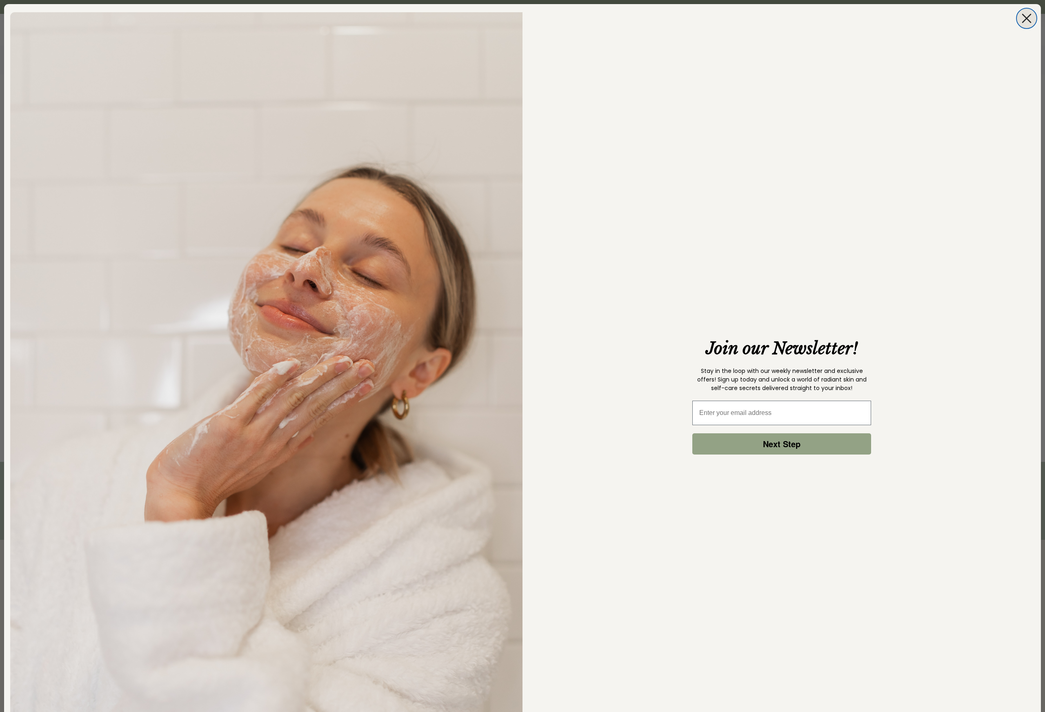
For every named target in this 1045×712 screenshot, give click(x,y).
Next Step (781, 444)
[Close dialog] (1026, 18)
